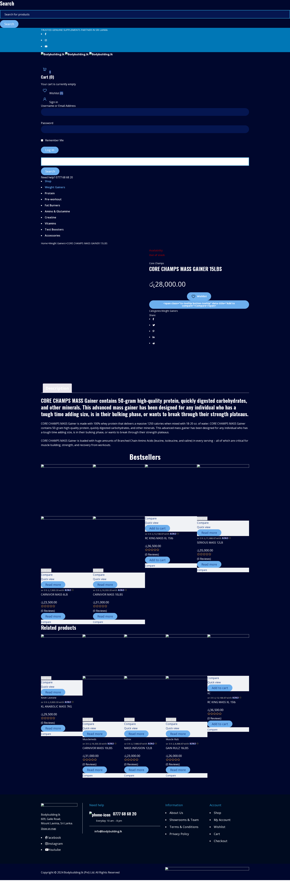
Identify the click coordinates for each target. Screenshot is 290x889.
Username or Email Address (58, 106)
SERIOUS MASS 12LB (210, 542)
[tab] (57, 388)
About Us (176, 813)
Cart (217, 834)
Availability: (156, 250)
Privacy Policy (179, 834)
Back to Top (7, 882)
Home (44, 243)
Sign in (53, 102)
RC (208, 693)
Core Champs (156, 263)
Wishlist (56, 93)
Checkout (220, 841)
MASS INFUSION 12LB (138, 748)
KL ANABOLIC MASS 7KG (56, 706)
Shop (217, 813)
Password (47, 123)
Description (57, 388)
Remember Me (54, 140)
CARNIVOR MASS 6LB (54, 594)
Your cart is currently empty (58, 84)
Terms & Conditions (184, 827)
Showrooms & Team (184, 820)
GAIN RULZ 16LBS (177, 748)
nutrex (127, 739)
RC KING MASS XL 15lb (159, 538)
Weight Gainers (57, 243)
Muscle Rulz (172, 739)
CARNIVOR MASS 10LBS (108, 594)
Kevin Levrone (48, 697)
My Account (222, 820)
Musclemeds (89, 739)
